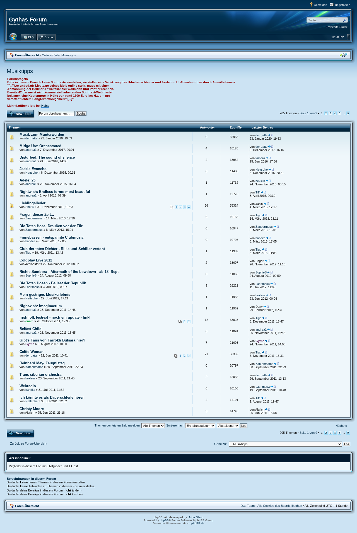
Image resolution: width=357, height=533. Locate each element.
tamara (260, 158)
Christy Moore (32, 409)
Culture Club (50, 55)
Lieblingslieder (32, 203)
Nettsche (31, 172)
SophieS (31, 275)
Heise (45, 105)
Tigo (258, 215)
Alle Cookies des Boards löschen (279, 505)
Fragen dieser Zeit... (37, 214)
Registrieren (342, 4)
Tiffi (257, 192)
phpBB (164, 520)
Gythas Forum (28, 19)
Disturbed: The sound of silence (47, 157)
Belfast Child (31, 329)
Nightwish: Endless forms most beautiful (55, 192)
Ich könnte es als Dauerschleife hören (52, 397)
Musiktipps (68, 55)
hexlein (260, 181)
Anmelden (320, 4)
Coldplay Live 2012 (36, 260)
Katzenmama (34, 367)
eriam (29, 321)
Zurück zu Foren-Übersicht (28, 443)
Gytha (29, 344)
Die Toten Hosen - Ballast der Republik (53, 283)
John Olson (196, 517)
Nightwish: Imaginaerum (41, 306)
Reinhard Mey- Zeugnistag (42, 363)
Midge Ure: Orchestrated (40, 146)
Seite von (308, 113)
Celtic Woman (32, 352)
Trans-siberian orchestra (40, 374)
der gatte (31, 138)
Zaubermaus (34, 218)
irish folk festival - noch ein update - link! (55, 317)
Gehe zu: (220, 443)
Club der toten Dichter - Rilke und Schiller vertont (62, 249)
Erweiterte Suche (337, 26)
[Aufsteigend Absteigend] (232, 425)
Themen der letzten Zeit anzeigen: (118, 425)
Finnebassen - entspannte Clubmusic (52, 237)
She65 (29, 207)
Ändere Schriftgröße (343, 54)
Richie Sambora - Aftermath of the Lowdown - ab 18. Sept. (70, 272)
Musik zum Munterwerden (42, 134)
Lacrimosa (32, 287)
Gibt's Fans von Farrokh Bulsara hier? (52, 340)
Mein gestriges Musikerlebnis (45, 294)
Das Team (248, 505)
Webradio (28, 386)
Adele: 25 (27, 180)
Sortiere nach (175, 425)
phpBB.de (197, 523)
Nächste (341, 425)
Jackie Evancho (33, 169)
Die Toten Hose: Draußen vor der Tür (51, 226)
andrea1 (31, 149)
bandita (30, 241)
